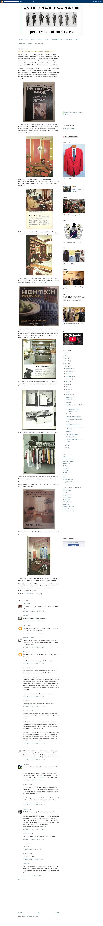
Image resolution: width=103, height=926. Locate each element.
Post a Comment (22, 880)
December (69, 368)
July (67, 381)
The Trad (65, 475)
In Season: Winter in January (73, 416)
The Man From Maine (72, 434)
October (68, 374)
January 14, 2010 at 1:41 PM (33, 780)
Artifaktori (65, 493)
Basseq (25, 652)
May (67, 387)
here (56, 65)
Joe (75, 186)
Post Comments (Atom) (32, 916)
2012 (66, 361)
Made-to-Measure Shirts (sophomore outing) (72, 410)
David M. (25, 603)
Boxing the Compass (68, 461)
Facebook (22, 43)
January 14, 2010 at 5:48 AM (33, 621)
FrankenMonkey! (70, 399)
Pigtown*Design (27, 637)
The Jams (68, 422)
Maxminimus (66, 463)
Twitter (77, 39)
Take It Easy (69, 414)
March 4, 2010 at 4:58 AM (32, 849)
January (68, 397)
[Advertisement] (39, 896)
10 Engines (66, 457)
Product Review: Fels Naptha (74, 424)
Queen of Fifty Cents (68, 506)
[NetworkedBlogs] (73, 542)
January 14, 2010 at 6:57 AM (33, 647)
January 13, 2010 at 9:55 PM (33, 611)
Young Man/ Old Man (69, 482)
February (68, 394)
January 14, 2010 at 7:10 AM (33, 663)
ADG (24, 615)
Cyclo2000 (26, 809)
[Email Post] (40, 593)
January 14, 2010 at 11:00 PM (34, 804)
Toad (64, 477)
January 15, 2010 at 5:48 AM (33, 829)
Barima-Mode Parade (68, 459)
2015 (66, 353)
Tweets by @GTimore (68, 128)
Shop (26, 39)
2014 (66, 356)
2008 (66, 448)
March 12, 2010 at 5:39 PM (33, 859)
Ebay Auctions (39, 43)
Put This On (66, 470)
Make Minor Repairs (71, 437)
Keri (24, 748)
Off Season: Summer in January (74, 419)
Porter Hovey (66, 504)
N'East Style (66, 468)
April (67, 389)
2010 (66, 366)
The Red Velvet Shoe (68, 511)
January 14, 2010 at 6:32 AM (33, 633)
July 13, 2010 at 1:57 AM (32, 875)
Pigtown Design (67, 502)
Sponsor (47, 39)
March (68, 392)
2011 (66, 363)
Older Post (57, 912)
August (68, 379)
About (33, 39)
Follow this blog (73, 545)
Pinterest (30, 43)
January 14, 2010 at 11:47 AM (34, 760)
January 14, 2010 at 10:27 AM (34, 743)
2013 (66, 358)
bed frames (26, 863)
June (67, 384)
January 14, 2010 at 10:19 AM (34, 706)
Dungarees (69, 431)
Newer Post (21, 912)
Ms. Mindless (66, 499)
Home (21, 39)
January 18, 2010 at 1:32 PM (33, 839)
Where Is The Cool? (68, 479)
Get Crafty (68, 402)
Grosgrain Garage (67, 495)
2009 (66, 445)
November (69, 371)
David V (25, 625)
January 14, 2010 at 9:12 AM (33, 696)
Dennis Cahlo (26, 834)
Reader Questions (57, 39)
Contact (40, 39)
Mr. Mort (65, 466)
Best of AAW (68, 39)
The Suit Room (67, 473)
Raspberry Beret (67, 509)
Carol (24, 764)
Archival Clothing (68, 490)
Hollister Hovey (67, 497)
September (69, 376)
